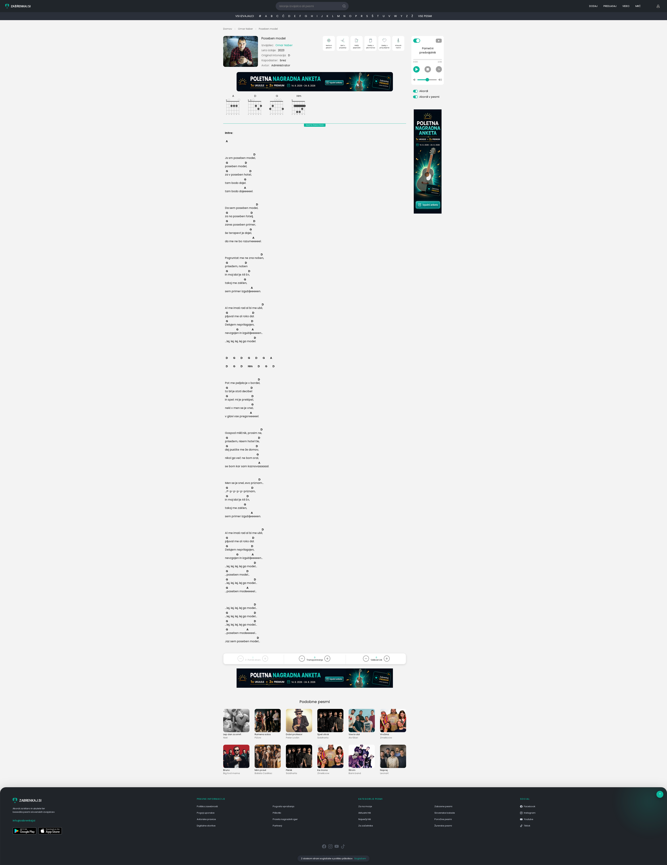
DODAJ (593, 6)
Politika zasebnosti (207, 806)
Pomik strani (254, 660)
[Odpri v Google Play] (24, 830)
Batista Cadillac (263, 773)
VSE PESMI (425, 16)
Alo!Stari (353, 737)
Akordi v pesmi (429, 97)
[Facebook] (324, 846)
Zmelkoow (386, 737)
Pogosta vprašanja (283, 806)
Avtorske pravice (206, 819)
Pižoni (258, 737)
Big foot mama (231, 773)
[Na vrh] (659, 794)
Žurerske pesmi (443, 825)
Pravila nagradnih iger (285, 819)
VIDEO (625, 6)
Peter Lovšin (292, 737)
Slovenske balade (444, 812)
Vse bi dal (354, 734)
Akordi (423, 91)
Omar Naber (245, 29)
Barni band (355, 773)
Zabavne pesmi (443, 806)
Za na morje (365, 806)
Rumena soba (263, 734)
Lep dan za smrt (232, 734)
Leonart (384, 773)
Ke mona (322, 770)
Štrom (352, 770)
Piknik (289, 770)
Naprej (384, 770)
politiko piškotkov (343, 858)
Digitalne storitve (206, 825)
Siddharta (322, 737)
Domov (227, 29)
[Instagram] (330, 846)
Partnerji (277, 825)
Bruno (226, 770)
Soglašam (360, 858)
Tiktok (527, 825)
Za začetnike (365, 825)
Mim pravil (260, 770)
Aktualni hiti (364, 812)
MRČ (638, 6)
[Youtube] (337, 846)
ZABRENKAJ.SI (30, 800)
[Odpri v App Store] (50, 830)
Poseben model (268, 29)
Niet (225, 737)
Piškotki (277, 812)
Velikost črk (376, 660)
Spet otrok (323, 734)
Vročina (384, 734)
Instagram (530, 812)
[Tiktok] (343, 846)
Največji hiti (364, 819)
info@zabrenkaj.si (24, 820)
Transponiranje (315, 660)
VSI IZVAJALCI (244, 16)
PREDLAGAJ (609, 6)
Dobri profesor (294, 734)
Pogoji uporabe (206, 812)
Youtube (528, 819)
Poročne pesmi (443, 819)
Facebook (529, 806)
